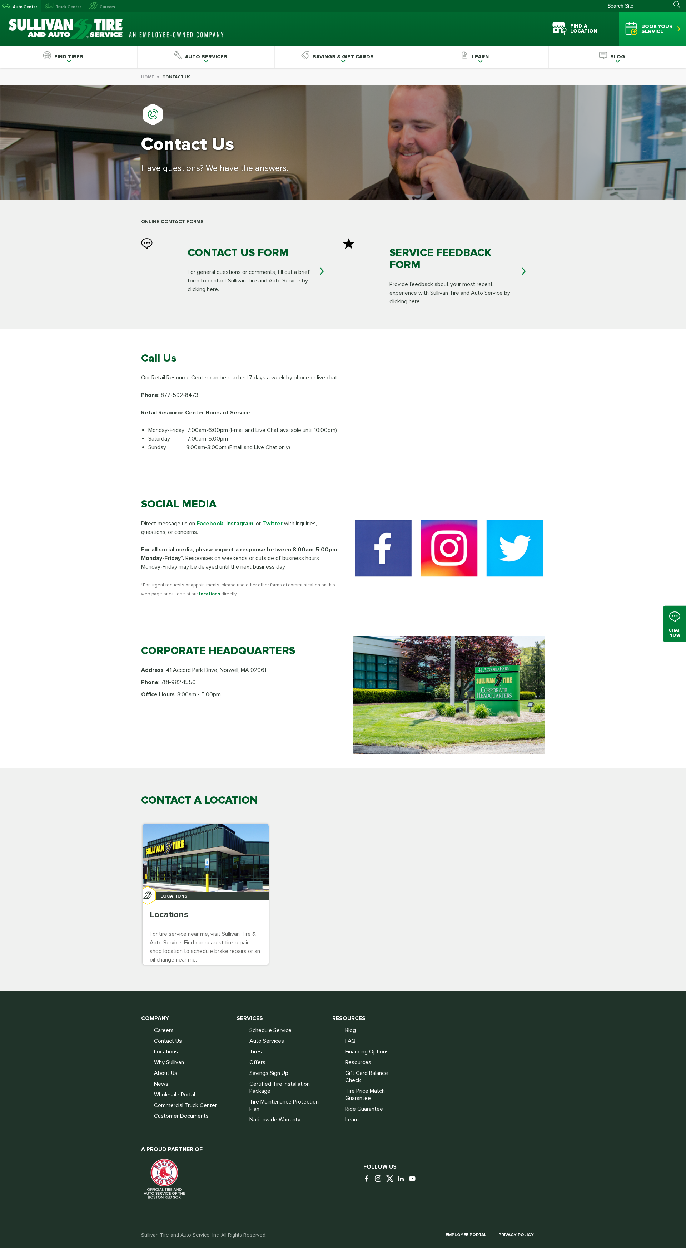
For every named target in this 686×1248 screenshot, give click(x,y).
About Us (165, 1073)
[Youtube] (414, 1179)
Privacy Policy (516, 1235)
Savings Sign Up (268, 1073)
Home (147, 77)
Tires (255, 1051)
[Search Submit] (679, 5)
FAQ (350, 1041)
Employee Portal (466, 1235)
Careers (107, 7)
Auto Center (25, 7)
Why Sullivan (169, 1062)
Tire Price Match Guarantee (365, 1094)
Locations (166, 1051)
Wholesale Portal (174, 1094)
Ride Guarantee (364, 1108)
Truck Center (68, 7)
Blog (350, 1030)
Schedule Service (270, 1030)
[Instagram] (380, 1179)
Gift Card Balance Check (366, 1077)
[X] (391, 1179)
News (161, 1083)
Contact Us (168, 1041)
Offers (257, 1062)
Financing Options (367, 1051)
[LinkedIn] (403, 1179)
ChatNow (674, 632)
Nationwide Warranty (274, 1119)
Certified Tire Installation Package (279, 1087)
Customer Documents (181, 1116)
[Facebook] (368, 1179)
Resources (358, 1062)
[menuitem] (68, 57)
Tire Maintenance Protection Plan (284, 1105)
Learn (352, 1119)
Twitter (272, 523)
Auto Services (266, 1041)
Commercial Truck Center (185, 1105)
